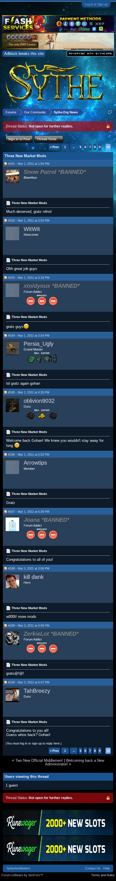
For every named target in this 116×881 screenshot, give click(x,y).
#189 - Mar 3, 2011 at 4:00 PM (28, 625)
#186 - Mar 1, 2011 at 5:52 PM (28, 454)
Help (106, 868)
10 (108, 147)
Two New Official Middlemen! (39, 760)
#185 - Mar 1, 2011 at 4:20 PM (28, 392)
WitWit (32, 229)
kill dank (34, 577)
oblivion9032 (39, 401)
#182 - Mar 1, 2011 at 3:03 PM (28, 220)
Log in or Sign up (96, 4)
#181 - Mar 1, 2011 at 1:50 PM (28, 163)
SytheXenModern (18, 868)
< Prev (54, 147)
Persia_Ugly (38, 344)
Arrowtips (35, 463)
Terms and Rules (103, 875)
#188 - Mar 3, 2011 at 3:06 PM (28, 568)
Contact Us (93, 868)
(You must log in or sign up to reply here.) (34, 743)
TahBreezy (37, 691)
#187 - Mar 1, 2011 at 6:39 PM (28, 511)
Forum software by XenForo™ (22, 875)
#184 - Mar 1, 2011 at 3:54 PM (28, 335)
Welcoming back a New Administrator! (74, 762)
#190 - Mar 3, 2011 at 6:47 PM (28, 682)
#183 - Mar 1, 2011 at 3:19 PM (28, 277)
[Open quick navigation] (110, 112)
